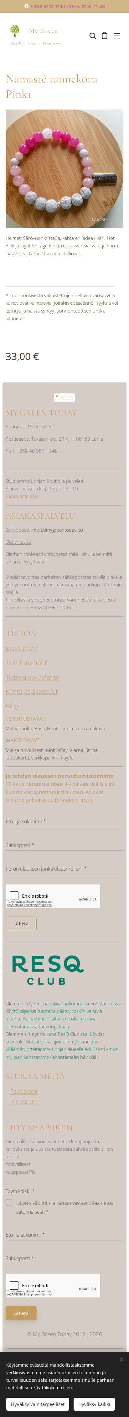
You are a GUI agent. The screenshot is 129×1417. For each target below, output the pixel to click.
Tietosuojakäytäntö (33, 677)
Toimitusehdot (26, 662)
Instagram (24, 1101)
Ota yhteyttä (18, 542)
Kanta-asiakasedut (32, 691)
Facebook (23, 1091)
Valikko (117, 35)
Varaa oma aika (22, 496)
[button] (92, 35)
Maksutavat (22, 648)
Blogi (13, 706)
